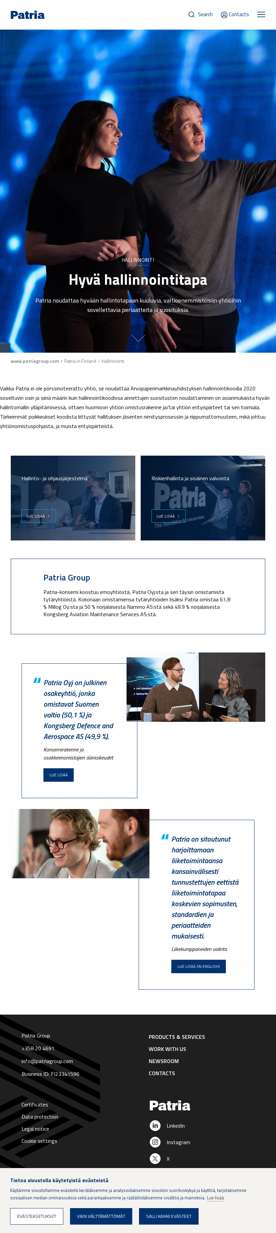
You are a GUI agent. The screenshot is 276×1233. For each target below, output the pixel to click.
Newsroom (164, 1061)
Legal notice (35, 1129)
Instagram (178, 1142)
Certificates (35, 1104)
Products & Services (177, 1037)
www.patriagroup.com (35, 361)
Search (205, 14)
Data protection (40, 1117)
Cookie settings (39, 1141)
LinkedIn (176, 1126)
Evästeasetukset (36, 1216)
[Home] (202, 1105)
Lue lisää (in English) (198, 966)
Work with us (167, 1049)
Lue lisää (36, 516)
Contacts (239, 14)
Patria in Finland (80, 360)
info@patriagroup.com (47, 1061)
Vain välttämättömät (101, 1216)
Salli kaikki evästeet (169, 1216)
